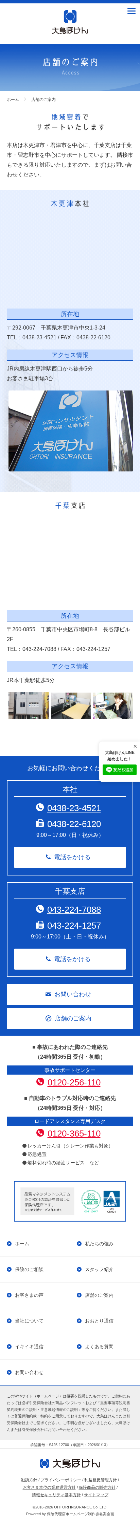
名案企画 (106, 1514)
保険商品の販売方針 (97, 1487)
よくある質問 (99, 1346)
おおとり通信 (99, 1321)
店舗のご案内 (73, 1018)
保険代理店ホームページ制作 (71, 1514)
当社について (29, 1321)
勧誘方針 (29, 1480)
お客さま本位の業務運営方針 (49, 1487)
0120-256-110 (74, 1082)
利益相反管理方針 (100, 1480)
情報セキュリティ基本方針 (56, 1495)
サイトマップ (96, 1495)
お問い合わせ (72, 994)
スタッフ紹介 (99, 1269)
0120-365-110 (74, 1133)
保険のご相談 (29, 1269)
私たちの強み (99, 1243)
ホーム (22, 1243)
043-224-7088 (74, 910)
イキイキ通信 (29, 1346)
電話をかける (72, 857)
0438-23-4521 (74, 808)
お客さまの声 (29, 1295)
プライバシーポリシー (60, 1480)
